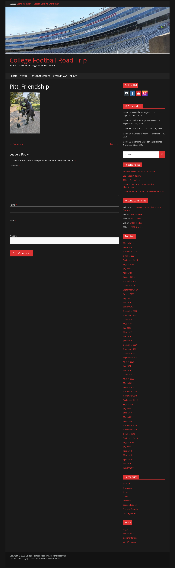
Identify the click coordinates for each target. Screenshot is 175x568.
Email (13, 220)
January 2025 (129, 247)
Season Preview (130, 505)
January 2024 (129, 277)
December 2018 (130, 425)
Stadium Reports (41, 76)
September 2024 (130, 260)
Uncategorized (129, 513)
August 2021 (128, 362)
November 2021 (130, 349)
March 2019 (128, 417)
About (73, 76)
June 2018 (127, 451)
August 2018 (128, 442)
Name (13, 204)
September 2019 (130, 400)
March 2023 (128, 302)
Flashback (127, 488)
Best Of (126, 483)
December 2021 (130, 345)
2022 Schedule (135, 214)
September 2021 (130, 357)
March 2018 (128, 463)
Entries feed (128, 533)
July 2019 (127, 408)
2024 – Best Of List (131, 180)
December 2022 (130, 311)
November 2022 (130, 315)
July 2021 (127, 366)
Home (14, 76)
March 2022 (128, 336)
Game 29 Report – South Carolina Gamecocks (143, 191)
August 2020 (128, 378)
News (125, 492)
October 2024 (129, 256)
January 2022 (129, 340)
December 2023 (130, 281)
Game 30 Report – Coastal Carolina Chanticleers (38, 4)
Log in (126, 529)
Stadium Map (60, 76)
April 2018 (127, 459)
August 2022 (128, 323)
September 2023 (130, 289)
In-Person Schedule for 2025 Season (139, 171)
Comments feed (130, 538)
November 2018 (130, 429)
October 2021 (129, 353)
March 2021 (128, 370)
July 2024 (127, 268)
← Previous (16, 144)
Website (14, 235)
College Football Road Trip (48, 60)
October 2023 (129, 285)
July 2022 (127, 328)
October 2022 (129, 319)
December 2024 (130, 251)
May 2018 (127, 455)
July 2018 (127, 446)
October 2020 (129, 374)
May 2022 (127, 332)
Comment (15, 165)
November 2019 (130, 395)
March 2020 (128, 383)
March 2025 (128, 243)
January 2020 (129, 387)
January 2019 (129, 421)
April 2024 (127, 272)
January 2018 (129, 468)
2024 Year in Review (132, 176)
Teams (23, 76)
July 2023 (127, 298)
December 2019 (130, 391)
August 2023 (128, 294)
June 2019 (127, 412)
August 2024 (128, 264)
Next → (114, 144)
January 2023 (129, 306)
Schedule (127, 500)
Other (125, 496)
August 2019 (128, 404)
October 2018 (129, 434)
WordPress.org (129, 542)
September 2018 (130, 438)
